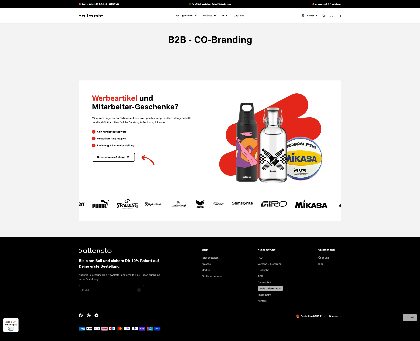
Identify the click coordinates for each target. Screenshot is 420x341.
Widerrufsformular (270, 288)
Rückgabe (263, 270)
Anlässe (207, 15)
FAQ (260, 257)
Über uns (239, 15)
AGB (260, 276)
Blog (321, 263)
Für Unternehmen (212, 276)
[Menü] (17, 320)
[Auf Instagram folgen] (89, 316)
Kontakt (262, 300)
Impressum (264, 294)
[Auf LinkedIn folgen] (96, 315)
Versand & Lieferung (270, 263)
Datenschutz (265, 282)
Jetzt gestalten (184, 15)
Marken (206, 270)
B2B (224, 15)
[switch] (11, 329)
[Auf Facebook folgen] (81, 316)
